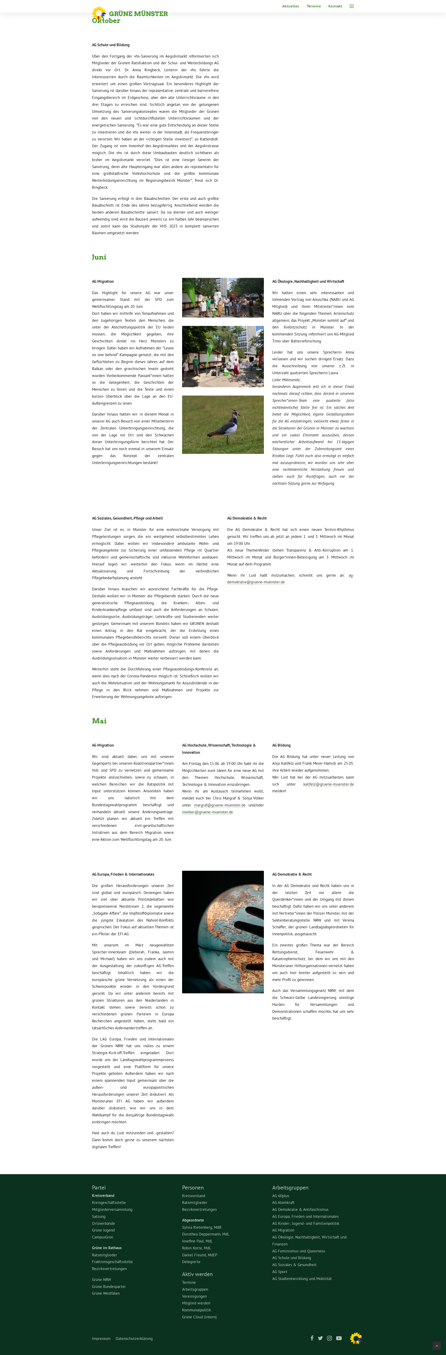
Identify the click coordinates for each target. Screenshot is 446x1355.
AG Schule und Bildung (291, 1257)
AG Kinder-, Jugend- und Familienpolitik (305, 1223)
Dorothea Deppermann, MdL (206, 1234)
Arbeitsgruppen (195, 1289)
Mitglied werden (196, 1302)
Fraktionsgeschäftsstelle (112, 1261)
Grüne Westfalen (106, 1293)
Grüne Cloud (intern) (199, 1316)
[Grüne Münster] (136, 13)
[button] (351, 6)
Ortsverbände (103, 1223)
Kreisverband (103, 1195)
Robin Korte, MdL (196, 1247)
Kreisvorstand (193, 1195)
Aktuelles (290, 6)
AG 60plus (280, 1195)
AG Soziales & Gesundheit (294, 1264)
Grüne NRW (101, 1279)
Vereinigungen (194, 1296)
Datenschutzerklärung (134, 1338)
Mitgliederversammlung (112, 1209)
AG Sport (279, 1271)
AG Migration (283, 1230)
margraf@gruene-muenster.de (220, 805)
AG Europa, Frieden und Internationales (305, 1216)
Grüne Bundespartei (109, 1286)
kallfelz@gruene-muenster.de (328, 784)
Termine (314, 6)
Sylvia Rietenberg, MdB (201, 1227)
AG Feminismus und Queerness (298, 1250)
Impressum (101, 1338)
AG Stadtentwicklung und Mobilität (302, 1278)
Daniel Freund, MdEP (199, 1254)
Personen (193, 1187)
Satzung (98, 1216)
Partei (99, 1187)
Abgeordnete (193, 1220)
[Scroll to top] (437, 1344)
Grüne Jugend (103, 1230)
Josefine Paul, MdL (197, 1240)
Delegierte (191, 1261)
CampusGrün (102, 1237)
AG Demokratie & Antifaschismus (300, 1209)
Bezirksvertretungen (109, 1268)
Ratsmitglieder (104, 1254)
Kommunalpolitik (196, 1309)
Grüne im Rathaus (106, 1247)
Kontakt (335, 6)
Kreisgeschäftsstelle (109, 1202)
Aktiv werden (197, 1274)
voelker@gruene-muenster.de (207, 811)
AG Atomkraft (283, 1202)
